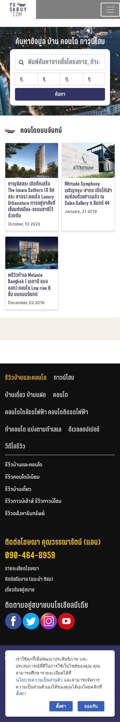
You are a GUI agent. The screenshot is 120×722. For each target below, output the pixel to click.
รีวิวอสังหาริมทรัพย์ (25, 514)
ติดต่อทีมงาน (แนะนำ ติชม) (29, 579)
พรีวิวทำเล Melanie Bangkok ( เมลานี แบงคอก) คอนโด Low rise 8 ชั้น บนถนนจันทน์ (29, 284)
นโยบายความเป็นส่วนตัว (39, 679)
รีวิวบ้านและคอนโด (26, 377)
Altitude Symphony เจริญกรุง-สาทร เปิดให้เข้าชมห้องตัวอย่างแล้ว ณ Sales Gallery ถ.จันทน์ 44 (88, 193)
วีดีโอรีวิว (15, 446)
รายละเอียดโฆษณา (22, 568)
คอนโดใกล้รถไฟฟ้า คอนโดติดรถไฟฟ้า (46, 412)
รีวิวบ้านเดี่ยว (18, 489)
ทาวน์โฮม (64, 377)
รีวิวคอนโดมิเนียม (22, 477)
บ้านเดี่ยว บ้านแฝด (25, 394)
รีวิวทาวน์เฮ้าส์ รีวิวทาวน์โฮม (33, 501)
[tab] (29, 377)
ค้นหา (60, 94)
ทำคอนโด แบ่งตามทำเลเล (33, 429)
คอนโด (60, 394)
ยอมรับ (91, 706)
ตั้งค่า (21, 693)
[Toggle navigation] (110, 10)
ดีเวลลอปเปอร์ (84, 429)
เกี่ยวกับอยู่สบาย (20, 590)
